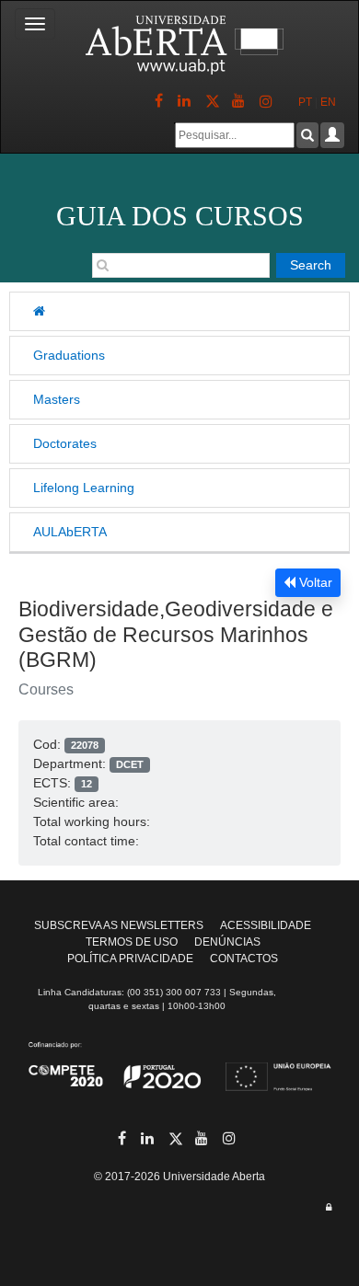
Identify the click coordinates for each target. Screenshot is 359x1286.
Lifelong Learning (83, 487)
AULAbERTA (70, 531)
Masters (56, 399)
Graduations (69, 355)
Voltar (313, 582)
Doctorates (65, 443)
